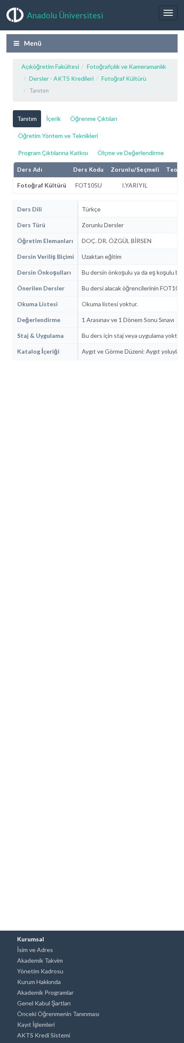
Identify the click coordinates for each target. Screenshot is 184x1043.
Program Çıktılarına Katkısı (53, 152)
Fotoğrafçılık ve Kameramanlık (126, 66)
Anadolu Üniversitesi (65, 15)
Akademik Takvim (40, 960)
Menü (32, 43)
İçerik (53, 118)
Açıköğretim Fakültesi (50, 66)
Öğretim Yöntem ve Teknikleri (58, 135)
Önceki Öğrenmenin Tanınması (58, 1013)
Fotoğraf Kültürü (123, 78)
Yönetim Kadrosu (40, 971)
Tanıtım (27, 118)
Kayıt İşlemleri (36, 1024)
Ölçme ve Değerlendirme (131, 152)
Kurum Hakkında (39, 981)
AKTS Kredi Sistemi (43, 1035)
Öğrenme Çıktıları (93, 118)
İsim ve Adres (35, 949)
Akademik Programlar (45, 992)
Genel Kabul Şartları (44, 1003)
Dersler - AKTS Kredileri (61, 78)
